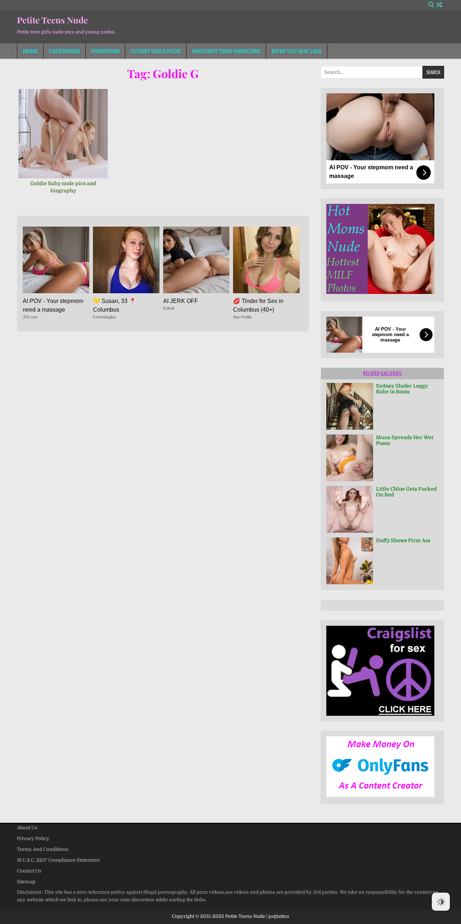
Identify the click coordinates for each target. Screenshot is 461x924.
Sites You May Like (297, 51)
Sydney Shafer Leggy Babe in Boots (402, 389)
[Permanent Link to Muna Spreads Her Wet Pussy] (349, 457)
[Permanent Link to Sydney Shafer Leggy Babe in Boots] (349, 406)
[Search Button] (431, 5)
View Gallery (65, 137)
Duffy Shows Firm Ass (403, 540)
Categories (64, 51)
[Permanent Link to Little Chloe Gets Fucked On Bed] (349, 509)
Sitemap (26, 881)
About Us (27, 827)
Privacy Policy (33, 838)
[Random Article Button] (439, 5)
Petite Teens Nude (52, 20)
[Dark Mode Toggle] (440, 901)
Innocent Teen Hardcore (226, 51)
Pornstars (105, 51)
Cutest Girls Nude (156, 51)
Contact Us (29, 871)
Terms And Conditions (42, 849)
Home (30, 51)
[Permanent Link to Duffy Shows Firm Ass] (349, 560)
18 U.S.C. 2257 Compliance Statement (58, 860)
